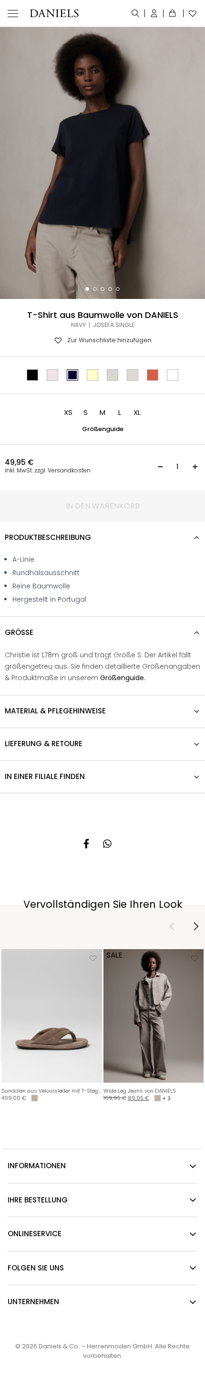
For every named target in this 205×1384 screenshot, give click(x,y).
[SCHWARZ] (32, 375)
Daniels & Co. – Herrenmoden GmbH (95, 1346)
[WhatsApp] (107, 843)
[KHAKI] (112, 375)
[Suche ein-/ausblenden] (135, 13)
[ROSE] (52, 375)
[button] (68, 412)
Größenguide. (122, 677)
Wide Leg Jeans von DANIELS (139, 1091)
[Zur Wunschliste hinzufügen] (93, 958)
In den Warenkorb (103, 505)
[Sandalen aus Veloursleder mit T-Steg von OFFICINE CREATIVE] (51, 1016)
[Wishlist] (190, 13)
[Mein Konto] (154, 13)
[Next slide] (196, 926)
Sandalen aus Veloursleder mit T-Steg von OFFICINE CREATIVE (51, 1091)
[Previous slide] (172, 926)
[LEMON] (92, 375)
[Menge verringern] (160, 466)
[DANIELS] (54, 13)
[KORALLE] (152, 375)
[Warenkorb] (174, 13)
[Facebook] (86, 843)
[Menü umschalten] (13, 13)
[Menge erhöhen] (195, 466)
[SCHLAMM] (132, 375)
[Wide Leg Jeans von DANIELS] (153, 1016)
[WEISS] (172, 375)
